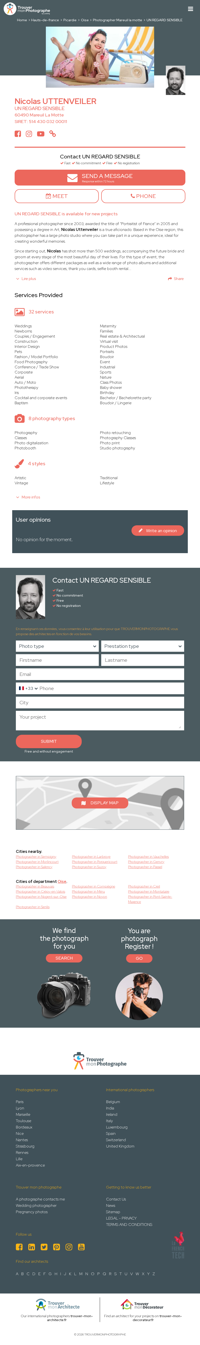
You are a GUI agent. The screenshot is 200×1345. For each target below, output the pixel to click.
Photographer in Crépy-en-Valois (40, 891)
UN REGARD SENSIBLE (164, 20)
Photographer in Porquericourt (94, 861)
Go (139, 958)
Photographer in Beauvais (35, 886)
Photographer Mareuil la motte (117, 20)
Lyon (20, 1108)
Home (22, 20)
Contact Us (116, 1199)
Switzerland (116, 1139)
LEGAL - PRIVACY (121, 1218)
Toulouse (23, 1120)
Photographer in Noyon (89, 896)
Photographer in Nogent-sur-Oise (41, 896)
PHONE (145, 196)
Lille (19, 1158)
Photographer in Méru (88, 891)
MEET (59, 196)
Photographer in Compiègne (93, 886)
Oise (85, 20)
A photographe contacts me (40, 1199)
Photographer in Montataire (148, 891)
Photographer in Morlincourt (37, 861)
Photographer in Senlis (33, 907)
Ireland (111, 1114)
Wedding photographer (36, 1205)
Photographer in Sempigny (36, 856)
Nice (20, 1133)
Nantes (22, 1139)
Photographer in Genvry (146, 861)
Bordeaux (24, 1127)
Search (64, 958)
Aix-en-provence (30, 1165)
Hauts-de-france (45, 20)
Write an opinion (161, 530)
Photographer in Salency (34, 867)
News (110, 1205)
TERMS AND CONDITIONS (129, 1224)
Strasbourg (25, 1146)
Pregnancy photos (32, 1211)
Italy (109, 1120)
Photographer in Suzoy (89, 867)
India (110, 1108)
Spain (111, 1133)
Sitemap (113, 1211)
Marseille (23, 1114)
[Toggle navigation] (190, 9)
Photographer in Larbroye (91, 856)
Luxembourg (117, 1127)
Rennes (22, 1152)
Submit (49, 741)
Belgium (113, 1101)
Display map (104, 803)
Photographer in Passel (145, 867)
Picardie (70, 20)
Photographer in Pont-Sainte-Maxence (150, 899)
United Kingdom (120, 1146)
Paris (19, 1101)
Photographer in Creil (144, 886)
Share (179, 278)
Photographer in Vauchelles (148, 856)
